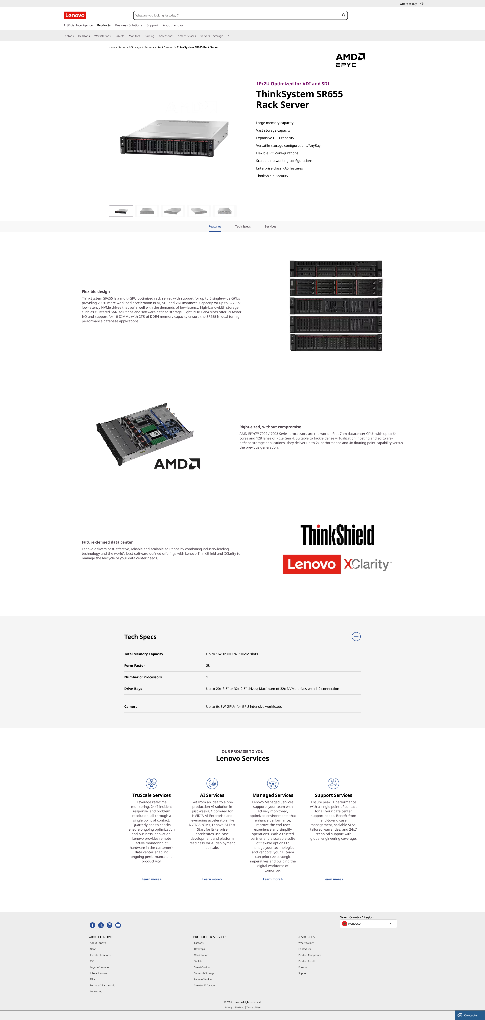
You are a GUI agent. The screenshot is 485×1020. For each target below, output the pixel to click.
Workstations (201, 955)
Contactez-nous (471, 1016)
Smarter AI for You (204, 985)
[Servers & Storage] (225, 36)
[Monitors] (141, 36)
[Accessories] (175, 36)
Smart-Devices (202, 967)
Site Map (239, 1007)
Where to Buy (306, 943)
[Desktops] (91, 36)
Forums (302, 967)
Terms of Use (253, 1007)
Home (111, 47)
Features (215, 226)
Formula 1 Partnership (102, 985)
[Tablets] (126, 36)
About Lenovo (98, 943)
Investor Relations (100, 955)
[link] (421, 4)
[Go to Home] (75, 15)
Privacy (228, 1007)
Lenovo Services (203, 979)
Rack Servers (165, 47)
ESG (92, 961)
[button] (343, 15)
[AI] (232, 36)
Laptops (198, 943)
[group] (121, 211)
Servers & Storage (129, 47)
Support (303, 973)
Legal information (100, 967)
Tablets (198, 961)
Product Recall (306, 961)
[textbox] (369, 923)
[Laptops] (75, 36)
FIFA (92, 979)
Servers (149, 47)
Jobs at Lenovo (98, 973)
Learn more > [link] (152, 879)
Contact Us (304, 949)
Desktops (199, 949)
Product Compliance (309, 955)
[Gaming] (156, 36)
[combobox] (237, 15)
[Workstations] (112, 36)
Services (270, 226)
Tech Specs (243, 226)
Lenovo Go (96, 991)
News (93, 949)
